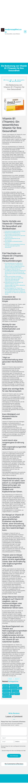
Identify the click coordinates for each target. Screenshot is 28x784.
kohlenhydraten (13, 688)
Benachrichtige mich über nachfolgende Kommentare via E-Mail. (13, 746)
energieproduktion (14, 685)
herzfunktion (6, 688)
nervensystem (15, 691)
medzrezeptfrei (20, 80)
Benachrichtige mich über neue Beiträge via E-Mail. (14, 750)
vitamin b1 (17, 678)
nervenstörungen (7, 691)
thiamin (10, 678)
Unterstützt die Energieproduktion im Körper (15, 231)
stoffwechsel (6, 693)
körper (20, 688)
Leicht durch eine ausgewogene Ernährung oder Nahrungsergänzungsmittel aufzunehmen (15, 246)
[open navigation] (25, 31)
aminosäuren (6, 685)
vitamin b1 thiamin (7, 696)
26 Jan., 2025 (8, 80)
